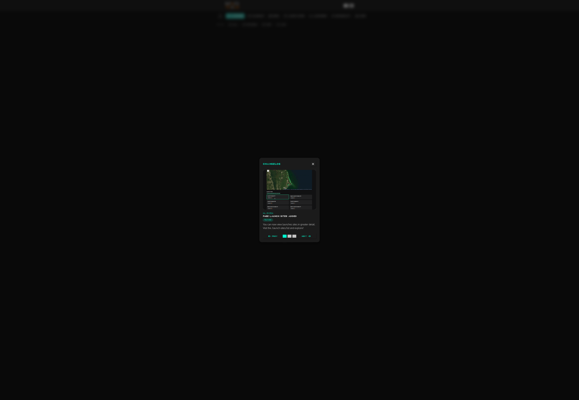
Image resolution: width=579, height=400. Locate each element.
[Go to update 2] (289, 236)
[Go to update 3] (294, 236)
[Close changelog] (313, 164)
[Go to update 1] (285, 236)
